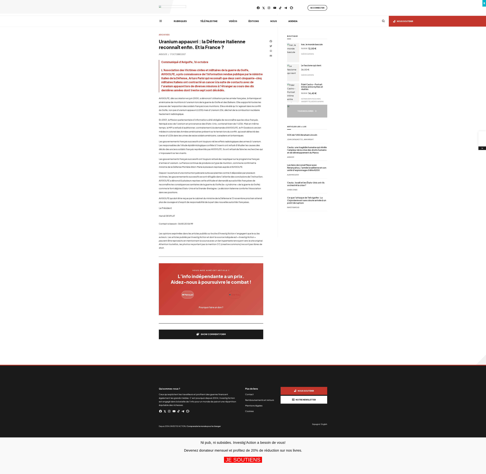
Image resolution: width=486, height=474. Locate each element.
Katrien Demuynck (308, 99)
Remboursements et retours (259, 400)
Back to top (481, 360)
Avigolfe (163, 54)
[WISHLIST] (482, 142)
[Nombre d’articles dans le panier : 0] (482, 135)
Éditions (253, 21)
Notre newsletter (306, 399)
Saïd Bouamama (307, 54)
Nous (273, 21)
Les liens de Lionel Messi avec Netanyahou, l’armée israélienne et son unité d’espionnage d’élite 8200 (306, 168)
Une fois (235, 294)
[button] (211, 334)
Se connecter (317, 8)
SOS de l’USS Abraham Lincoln (302, 135)
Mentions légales (253, 405)
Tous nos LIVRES (305, 111)
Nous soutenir (405, 21)
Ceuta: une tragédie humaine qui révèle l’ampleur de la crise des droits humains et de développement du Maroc (307, 150)
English (324, 424)
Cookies (249, 411)
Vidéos (233, 21)
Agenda (292, 21)
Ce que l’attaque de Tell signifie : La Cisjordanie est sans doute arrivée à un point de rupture (306, 200)
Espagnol (316, 424)
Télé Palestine (208, 21)
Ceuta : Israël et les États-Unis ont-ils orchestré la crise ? (306, 184)
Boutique (292, 36)
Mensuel (188, 294)
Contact (249, 394)
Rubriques (180, 21)
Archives (164, 35)
